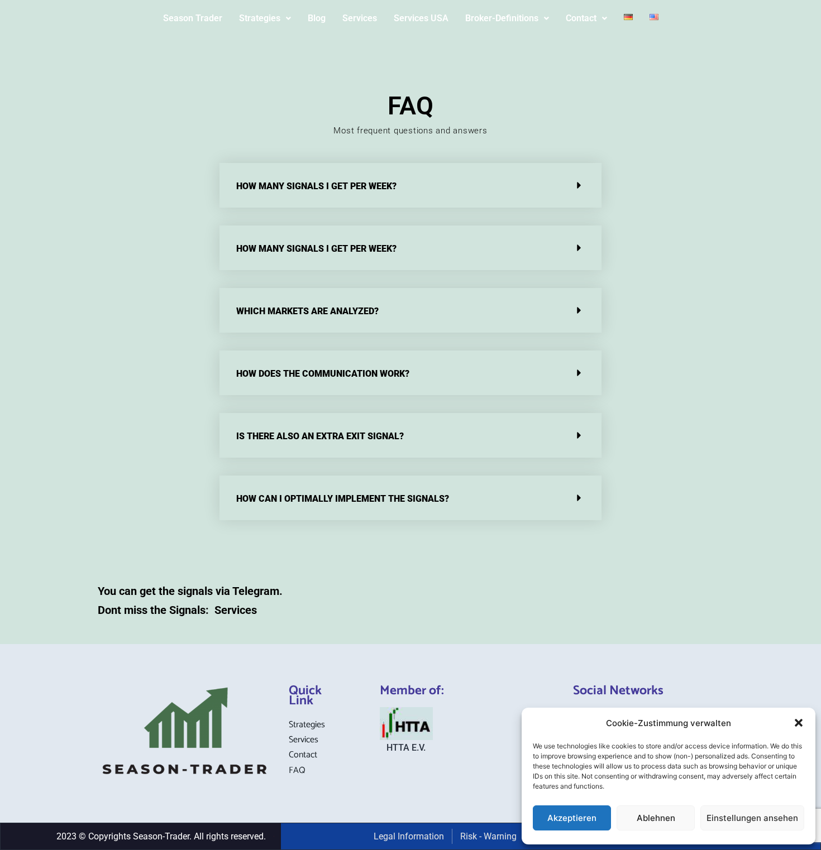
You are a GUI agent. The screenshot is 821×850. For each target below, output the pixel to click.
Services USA (421, 18)
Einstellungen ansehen (752, 818)
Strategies (259, 18)
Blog (317, 18)
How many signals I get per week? (316, 186)
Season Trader (192, 18)
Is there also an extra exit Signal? (320, 436)
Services (359, 18)
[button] (798, 722)
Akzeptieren (571, 818)
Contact (581, 18)
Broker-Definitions (501, 18)
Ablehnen (656, 818)
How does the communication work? (322, 373)
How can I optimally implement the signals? (342, 498)
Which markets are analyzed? (307, 311)
